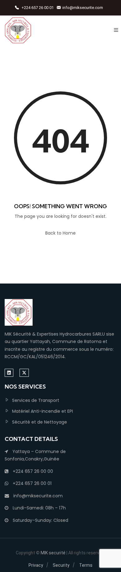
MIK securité (53, 552)
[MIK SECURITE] (18, 30)
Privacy (36, 565)
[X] (24, 373)
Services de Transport (35, 400)
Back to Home (60, 233)
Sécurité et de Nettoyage (39, 422)
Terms (85, 565)
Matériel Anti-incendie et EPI (42, 411)
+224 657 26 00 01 (37, 8)
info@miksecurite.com (82, 8)
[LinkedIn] (9, 373)
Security (61, 565)
